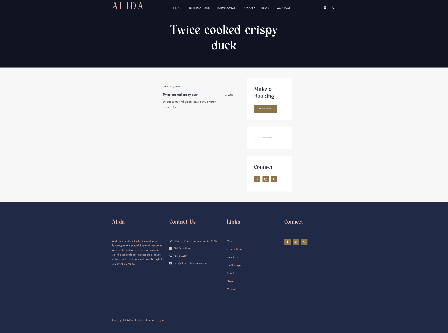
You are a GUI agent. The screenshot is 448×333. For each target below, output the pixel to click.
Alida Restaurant (128, 19)
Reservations (234, 249)
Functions (232, 257)
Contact (231, 289)
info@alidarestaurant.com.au (190, 263)
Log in (160, 320)
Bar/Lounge (234, 265)
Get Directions (182, 248)
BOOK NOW (265, 109)
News (230, 281)
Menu (230, 241)
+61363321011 (181, 256)
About (230, 273)
